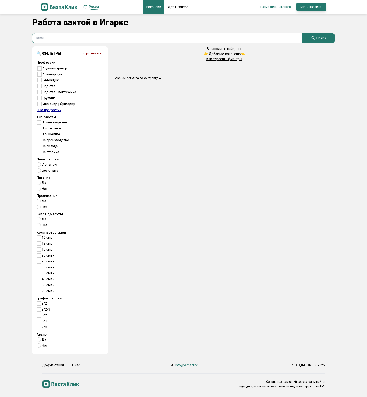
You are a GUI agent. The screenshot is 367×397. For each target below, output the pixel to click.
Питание (44, 178)
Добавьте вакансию (225, 54)
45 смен (48, 279)
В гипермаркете (54, 122)
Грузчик (48, 98)
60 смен (48, 285)
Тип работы (46, 117)
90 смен (48, 291)
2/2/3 (46, 309)
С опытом (49, 164)
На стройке (50, 152)
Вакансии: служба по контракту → (137, 78)
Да (44, 183)
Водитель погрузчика (59, 92)
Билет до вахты (50, 214)
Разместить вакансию (276, 7)
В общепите (51, 134)
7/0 (44, 327)
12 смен (48, 243)
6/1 (44, 321)
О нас (76, 365)
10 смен (48, 237)
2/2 (44, 303)
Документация (53, 365)
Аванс (42, 334)
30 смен (48, 267)
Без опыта (50, 170)
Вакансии (153, 7)
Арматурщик (52, 74)
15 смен (48, 249)
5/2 (44, 315)
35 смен (48, 273)
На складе (50, 146)
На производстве (55, 140)
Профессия (46, 62)
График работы (49, 298)
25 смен (48, 261)
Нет (44, 189)
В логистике (51, 128)
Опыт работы (48, 159)
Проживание (47, 196)
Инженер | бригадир (58, 104)
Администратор (54, 68)
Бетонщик (50, 80)
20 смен (48, 255)
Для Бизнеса (178, 7)
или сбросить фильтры (224, 59)
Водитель (49, 86)
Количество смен (51, 232)
